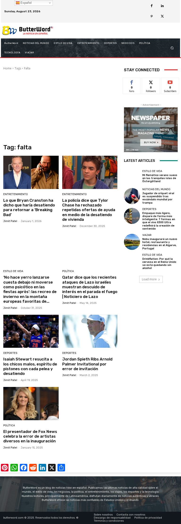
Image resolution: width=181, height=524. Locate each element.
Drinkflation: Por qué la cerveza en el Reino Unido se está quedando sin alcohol (159, 263)
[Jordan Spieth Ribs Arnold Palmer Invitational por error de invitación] (90, 331)
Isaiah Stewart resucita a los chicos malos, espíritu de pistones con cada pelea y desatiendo (30, 366)
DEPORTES (10, 353)
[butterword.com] (27, 30)
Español (26, 2)
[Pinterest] (152, 17)
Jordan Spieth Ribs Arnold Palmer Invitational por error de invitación (87, 364)
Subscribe (170, 81)
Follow (150, 81)
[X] (162, 17)
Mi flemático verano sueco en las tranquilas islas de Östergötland (159, 178)
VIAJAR (147, 235)
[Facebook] (152, 6)
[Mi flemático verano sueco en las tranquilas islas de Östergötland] (132, 176)
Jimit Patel (10, 221)
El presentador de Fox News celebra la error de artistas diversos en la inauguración (30, 436)
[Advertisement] (60, 107)
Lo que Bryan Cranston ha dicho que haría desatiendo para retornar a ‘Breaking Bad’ (29, 207)
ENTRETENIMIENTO (15, 194)
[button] (172, 47)
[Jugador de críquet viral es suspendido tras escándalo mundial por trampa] (132, 196)
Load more (149, 279)
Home (7, 68)
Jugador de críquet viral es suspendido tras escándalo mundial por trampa (158, 198)
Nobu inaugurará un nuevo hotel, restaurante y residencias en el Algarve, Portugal (159, 244)
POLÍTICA (68, 271)
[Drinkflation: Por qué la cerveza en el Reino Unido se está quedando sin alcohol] (132, 262)
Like (132, 81)
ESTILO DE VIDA (13, 271)
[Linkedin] (162, 6)
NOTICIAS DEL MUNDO (156, 189)
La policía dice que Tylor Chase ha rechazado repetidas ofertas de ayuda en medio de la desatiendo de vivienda (88, 210)
